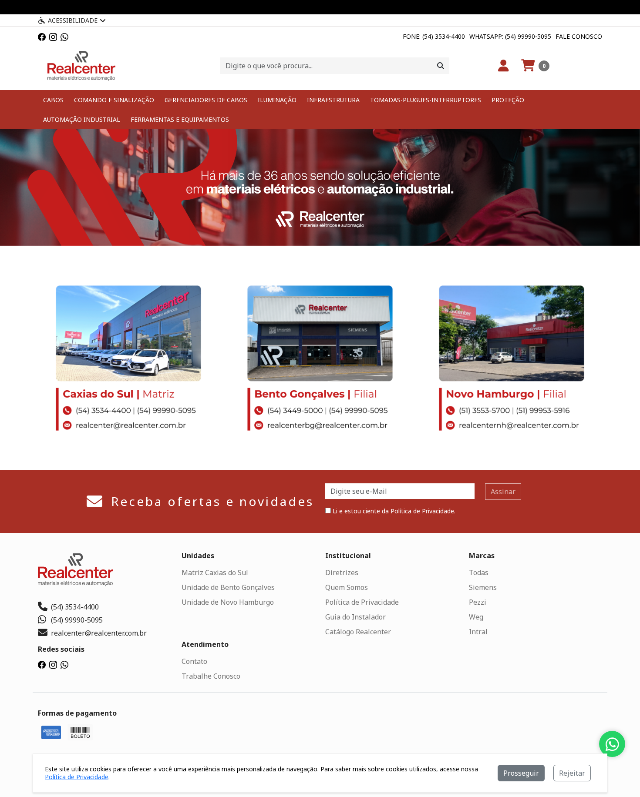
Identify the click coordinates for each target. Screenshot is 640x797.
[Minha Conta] (503, 66)
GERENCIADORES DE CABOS (206, 100)
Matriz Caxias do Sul (215, 572)
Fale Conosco (579, 36)
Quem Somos (346, 587)
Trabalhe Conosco (211, 676)
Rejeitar (572, 773)
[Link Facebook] (42, 36)
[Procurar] (440, 65)
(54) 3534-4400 (75, 607)
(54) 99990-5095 (77, 620)
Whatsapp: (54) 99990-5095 (510, 36)
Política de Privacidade (422, 511)
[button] (535, 65)
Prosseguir (521, 773)
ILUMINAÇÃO (277, 100)
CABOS (53, 100)
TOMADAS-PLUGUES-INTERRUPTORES (425, 100)
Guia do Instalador (355, 617)
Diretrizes (341, 572)
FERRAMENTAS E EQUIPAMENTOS (180, 119)
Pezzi (477, 602)
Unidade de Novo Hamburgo (228, 602)
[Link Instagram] (53, 36)
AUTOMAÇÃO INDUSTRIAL (81, 119)
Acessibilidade (73, 20)
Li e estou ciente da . (393, 511)
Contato (194, 661)
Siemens (483, 587)
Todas (478, 572)
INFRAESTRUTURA (333, 100)
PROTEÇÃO (508, 100)
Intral (478, 631)
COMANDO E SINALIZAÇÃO (114, 100)
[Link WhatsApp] (64, 36)
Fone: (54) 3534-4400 (434, 36)
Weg (476, 617)
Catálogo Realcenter (358, 631)
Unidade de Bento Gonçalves (228, 587)
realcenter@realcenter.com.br (99, 633)
